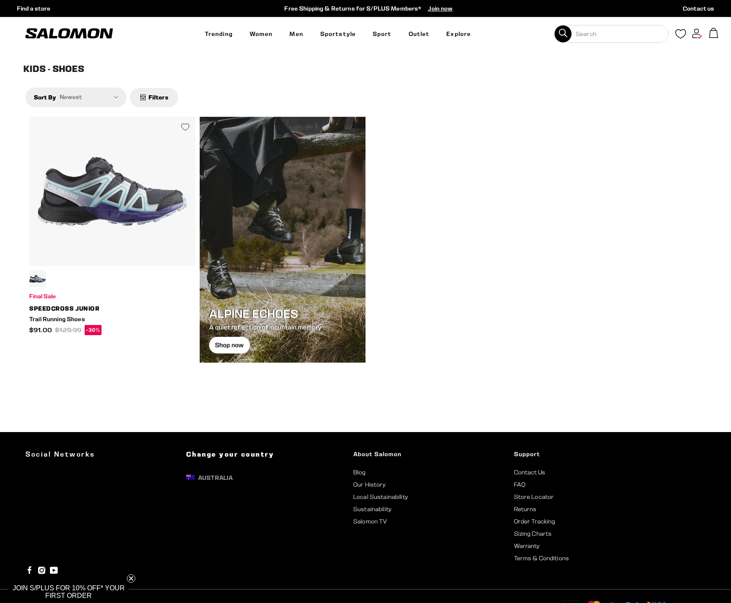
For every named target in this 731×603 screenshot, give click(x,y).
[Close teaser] (131, 578)
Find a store (33, 8)
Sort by (45, 97)
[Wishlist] (681, 35)
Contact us (698, 8)
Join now (440, 8)
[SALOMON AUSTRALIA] (69, 33)
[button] (68, 592)
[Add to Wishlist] (185, 127)
